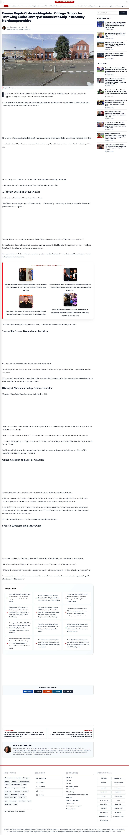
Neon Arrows (118, 796)
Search (123, 13)
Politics (51, 6)
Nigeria (25, 791)
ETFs (24, 784)
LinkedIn (58, 691)
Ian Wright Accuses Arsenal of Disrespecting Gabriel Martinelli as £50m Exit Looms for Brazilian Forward (115, 147)
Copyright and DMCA (72, 786)
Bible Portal (118, 804)
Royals (22, 794)
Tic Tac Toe (118, 792)
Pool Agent (14, 794)
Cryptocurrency (15, 784)
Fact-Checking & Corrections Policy (77, 794)
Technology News (122, 6)
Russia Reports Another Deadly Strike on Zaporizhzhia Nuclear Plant (114, 55)
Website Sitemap (9, 811)
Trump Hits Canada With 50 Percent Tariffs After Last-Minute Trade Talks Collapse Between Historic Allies (116, 103)
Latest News (17, 6)
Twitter (39, 691)
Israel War (8, 791)
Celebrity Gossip (24, 781)
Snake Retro (104, 792)
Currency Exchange (118, 816)
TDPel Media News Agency (64, 1)
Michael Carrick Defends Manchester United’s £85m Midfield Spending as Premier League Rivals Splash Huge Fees (115, 136)
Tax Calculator (118, 812)
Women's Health (118, 808)
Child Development (104, 816)
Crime (7, 784)
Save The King (104, 800)
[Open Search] (126, 2)
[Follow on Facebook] (22, 27)
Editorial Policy (70, 789)
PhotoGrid (104, 788)
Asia (10, 778)
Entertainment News (75, 6)
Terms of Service (71, 809)
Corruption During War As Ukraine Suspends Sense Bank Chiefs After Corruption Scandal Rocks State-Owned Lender (115, 25)
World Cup (8, 804)
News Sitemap (20, 811)
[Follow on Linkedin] (26, 27)
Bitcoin (7, 781)
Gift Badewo (13, 27)
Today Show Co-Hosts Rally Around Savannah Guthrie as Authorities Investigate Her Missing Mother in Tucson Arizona (77, 597)
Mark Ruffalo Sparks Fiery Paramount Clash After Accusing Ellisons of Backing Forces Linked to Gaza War (116, 114)
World (6, 6)
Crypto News (93, 6)
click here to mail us (115, 831)
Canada (14, 781)
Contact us (25, 6)
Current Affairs (43, 6)
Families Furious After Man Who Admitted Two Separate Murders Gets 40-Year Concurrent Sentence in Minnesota (115, 125)
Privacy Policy (70, 803)
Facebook (29, 691)
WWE (15, 804)
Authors (68, 780)
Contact (68, 783)
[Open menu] (2, 2)
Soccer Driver (103, 804)
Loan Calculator (104, 812)
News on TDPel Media (72, 800)
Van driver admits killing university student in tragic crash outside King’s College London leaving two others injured (48, 627)
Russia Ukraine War (10, 797)
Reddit (48, 691)
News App (69, 797)
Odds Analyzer (104, 820)
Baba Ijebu (26, 778)
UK (6, 801)
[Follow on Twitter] (19, 27)
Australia (17, 778)
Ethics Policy (70, 792)
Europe (7, 788)
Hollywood (15, 788)
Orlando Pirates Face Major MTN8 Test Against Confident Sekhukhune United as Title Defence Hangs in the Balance (116, 70)
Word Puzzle (118, 788)
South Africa (22, 797)
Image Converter (118, 778)
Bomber (104, 796)
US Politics (22, 801)
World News (85, 6)
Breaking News (34, 6)
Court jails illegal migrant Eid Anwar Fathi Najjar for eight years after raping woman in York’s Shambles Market (19, 597)
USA (29, 801)
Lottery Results (111, 6)
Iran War (23, 788)
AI (5, 778)
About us (69, 777)
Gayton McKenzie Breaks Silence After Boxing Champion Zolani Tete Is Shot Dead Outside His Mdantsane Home (116, 92)
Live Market (104, 808)
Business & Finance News (61, 6)
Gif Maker (103, 782)
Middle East (17, 791)
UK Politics (13, 801)
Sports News (102, 6)
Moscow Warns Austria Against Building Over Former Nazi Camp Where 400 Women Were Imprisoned (115, 45)
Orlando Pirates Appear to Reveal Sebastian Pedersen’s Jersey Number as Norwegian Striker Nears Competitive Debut (116, 81)
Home (11, 6)
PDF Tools (104, 778)
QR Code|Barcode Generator (118, 783)
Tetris (118, 800)
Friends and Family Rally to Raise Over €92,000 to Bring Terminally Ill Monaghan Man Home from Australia (49, 597)
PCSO (6, 794)
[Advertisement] (48, 116)
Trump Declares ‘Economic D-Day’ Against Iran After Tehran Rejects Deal (115, 34)
